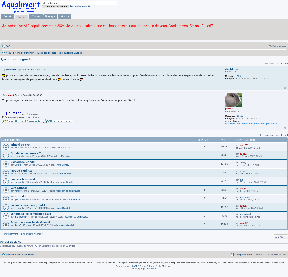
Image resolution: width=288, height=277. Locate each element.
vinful (17, 190)
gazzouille (20, 199)
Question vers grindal (16, 59)
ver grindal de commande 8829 (31, 213)
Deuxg (18, 164)
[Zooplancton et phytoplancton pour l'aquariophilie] (22, 13)
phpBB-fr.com (149, 268)
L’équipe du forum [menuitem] (243, 254)
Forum (22, 17)
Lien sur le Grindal (23, 179)
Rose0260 (20, 225)
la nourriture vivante (70, 199)
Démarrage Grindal (23, 161)
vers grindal (18, 196)
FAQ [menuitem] (8, 46)
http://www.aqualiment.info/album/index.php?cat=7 (251, 123)
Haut (285, 88)
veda (17, 208)
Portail (7, 16)
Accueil (10, 254)
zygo (17, 182)
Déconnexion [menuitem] (279, 46)
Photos (36, 16)
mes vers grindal (21, 170)
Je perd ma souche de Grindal (30, 222)
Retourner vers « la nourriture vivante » (23, 233)
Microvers (66, 156)
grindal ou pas (20, 144)
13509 (240, 116)
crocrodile (20, 156)
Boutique (50, 16)
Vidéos (65, 16)
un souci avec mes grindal (28, 205)
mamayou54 (21, 216)
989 (239, 76)
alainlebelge (231, 69)
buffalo (18, 173)
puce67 (229, 109)
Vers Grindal (63, 147)
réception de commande (68, 190)
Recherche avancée (80, 6)
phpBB (134, 266)
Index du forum (25, 254)
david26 (19, 147)
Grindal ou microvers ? (26, 153)
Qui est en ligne (10, 242)
